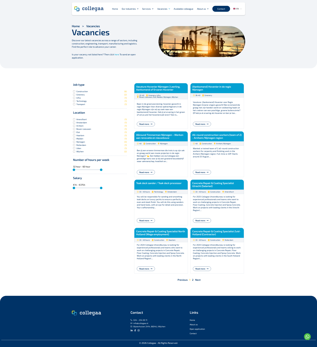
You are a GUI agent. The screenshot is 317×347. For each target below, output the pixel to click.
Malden (101, 139)
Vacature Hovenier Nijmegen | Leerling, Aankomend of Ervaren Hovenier (158, 88)
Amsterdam (101, 123)
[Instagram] (138, 330)
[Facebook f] (135, 330)
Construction (101, 91)
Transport (101, 104)
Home (115, 8)
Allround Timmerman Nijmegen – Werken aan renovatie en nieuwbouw (159, 136)
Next (198, 279)
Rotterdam (101, 145)
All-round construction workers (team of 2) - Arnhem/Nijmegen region (217, 136)
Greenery (101, 95)
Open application (197, 329)
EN (237, 8)
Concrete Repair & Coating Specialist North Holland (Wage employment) (160, 233)
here (117, 54)
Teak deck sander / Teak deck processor (159, 183)
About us (201, 8)
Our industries (129, 8)
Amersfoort (101, 119)
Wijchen (101, 151)
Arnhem (101, 126)
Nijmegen (101, 142)
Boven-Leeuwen (101, 129)
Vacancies (162, 8)
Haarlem (101, 135)
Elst (101, 132)
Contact (193, 333)
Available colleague (183, 8)
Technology (101, 101)
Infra (101, 98)
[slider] (74, 170)
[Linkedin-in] (132, 330)
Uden (101, 148)
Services (146, 8)
